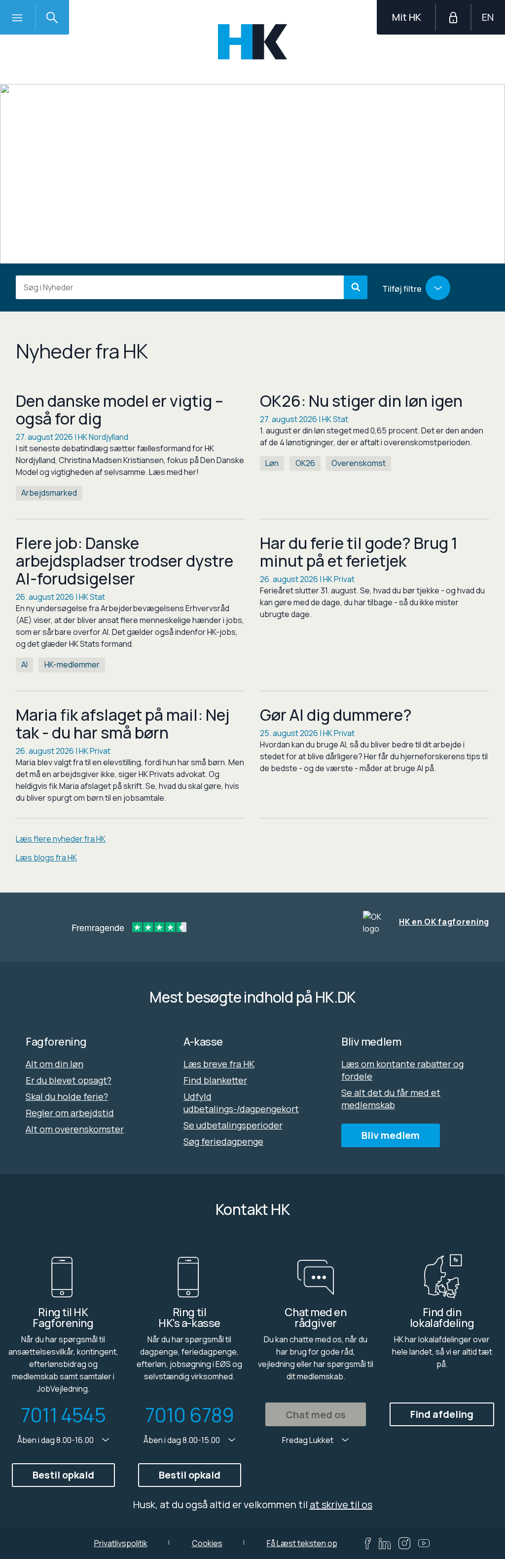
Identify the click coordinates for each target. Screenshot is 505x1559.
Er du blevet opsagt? (68, 1080)
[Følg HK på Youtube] (424, 1543)
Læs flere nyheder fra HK (61, 838)
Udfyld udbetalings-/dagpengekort (241, 1103)
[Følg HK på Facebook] (368, 1543)
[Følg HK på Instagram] (404, 1543)
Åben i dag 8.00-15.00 (182, 1440)
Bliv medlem (390, 1135)
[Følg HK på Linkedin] (385, 1543)
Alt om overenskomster (75, 1129)
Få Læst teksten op (302, 1543)
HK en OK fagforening (444, 921)
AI (24, 664)
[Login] (453, 17)
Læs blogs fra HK (46, 857)
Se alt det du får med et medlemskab (390, 1099)
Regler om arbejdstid (70, 1113)
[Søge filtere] (438, 287)
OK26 (305, 463)
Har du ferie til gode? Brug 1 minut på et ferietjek (359, 552)
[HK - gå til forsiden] (253, 41)
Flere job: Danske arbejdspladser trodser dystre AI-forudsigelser (124, 560)
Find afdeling (441, 1414)
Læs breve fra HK (218, 1064)
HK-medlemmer (72, 664)
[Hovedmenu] (17, 17)
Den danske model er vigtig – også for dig (119, 410)
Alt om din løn (54, 1064)
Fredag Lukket (308, 1440)
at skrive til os (341, 1504)
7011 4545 (63, 1415)
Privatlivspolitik (120, 1543)
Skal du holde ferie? (67, 1096)
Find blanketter (215, 1080)
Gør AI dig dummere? (336, 715)
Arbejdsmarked (49, 492)
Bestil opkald (63, 1474)
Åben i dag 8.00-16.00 (56, 1440)
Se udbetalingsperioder (233, 1125)
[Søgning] (52, 17)
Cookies (207, 1543)
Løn (272, 463)
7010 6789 (189, 1415)
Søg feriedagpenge (223, 1141)
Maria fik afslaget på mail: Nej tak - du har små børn (122, 723)
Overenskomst (358, 463)
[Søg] (355, 287)
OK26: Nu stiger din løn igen (361, 401)
